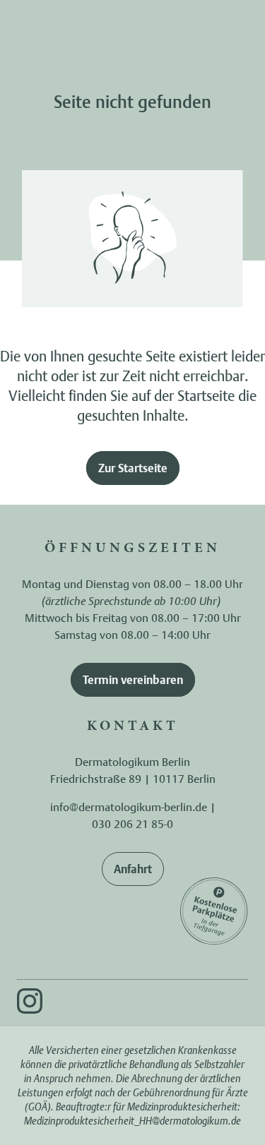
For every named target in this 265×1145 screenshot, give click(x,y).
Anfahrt (133, 869)
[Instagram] (29, 1001)
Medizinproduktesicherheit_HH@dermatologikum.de (132, 1121)
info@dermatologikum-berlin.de (128, 807)
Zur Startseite (132, 468)
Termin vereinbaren (133, 680)
